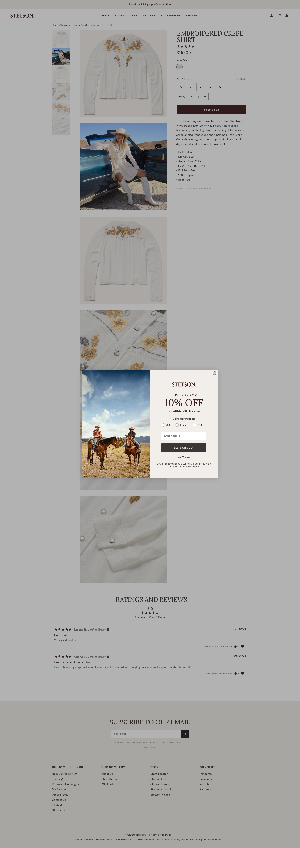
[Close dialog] (214, 373)
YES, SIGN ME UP (184, 447)
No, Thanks (184, 457)
